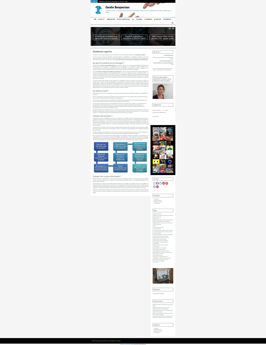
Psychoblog (139, 19)
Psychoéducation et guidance (160, 247)
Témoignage (157, 203)
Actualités (156, 199)
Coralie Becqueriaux (118, 7)
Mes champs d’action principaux (161, 240)
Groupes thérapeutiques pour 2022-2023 (157, 149)
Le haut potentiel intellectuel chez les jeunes (163, 230)
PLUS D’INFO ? (156, 116)
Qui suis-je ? (101, 19)
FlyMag (112, 340)
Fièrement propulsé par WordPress (99, 340)
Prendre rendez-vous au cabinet (161, 244)
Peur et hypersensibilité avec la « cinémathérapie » (172, 172)
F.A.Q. (133, 19)
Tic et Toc (156, 262)
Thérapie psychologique (159, 260)
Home (95, 19)
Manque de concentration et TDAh (161, 237)
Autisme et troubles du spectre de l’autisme (163, 215)
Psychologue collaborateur (159, 249)
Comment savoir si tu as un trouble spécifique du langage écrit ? (156, 175)
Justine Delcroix (157, 228)
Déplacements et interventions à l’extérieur (163, 222)
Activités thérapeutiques (123, 19)
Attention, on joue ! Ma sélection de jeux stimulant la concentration (164, 173)
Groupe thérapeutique (158, 227)
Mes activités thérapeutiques (160, 239)
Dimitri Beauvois (157, 224)
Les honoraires (148, 19)
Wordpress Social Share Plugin (127, 344)
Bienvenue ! (156, 218)
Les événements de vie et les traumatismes (163, 234)
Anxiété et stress (157, 214)
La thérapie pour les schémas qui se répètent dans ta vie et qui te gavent (104, 37)
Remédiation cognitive (159, 253)
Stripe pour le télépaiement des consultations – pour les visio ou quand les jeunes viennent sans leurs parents (162, 258)
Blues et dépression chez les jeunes (161, 221)
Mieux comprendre (158, 201)
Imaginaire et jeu (157, 200)
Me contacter (157, 19)
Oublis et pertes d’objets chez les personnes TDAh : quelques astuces (114, 1)
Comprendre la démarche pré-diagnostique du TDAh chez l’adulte (133, 37)
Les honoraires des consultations (161, 236)
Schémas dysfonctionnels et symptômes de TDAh (157, 131)
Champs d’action (111, 19)
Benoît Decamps (157, 217)
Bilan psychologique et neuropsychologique (163, 219)
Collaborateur (167, 19)
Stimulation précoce (158, 255)
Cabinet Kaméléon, (158, 63)
